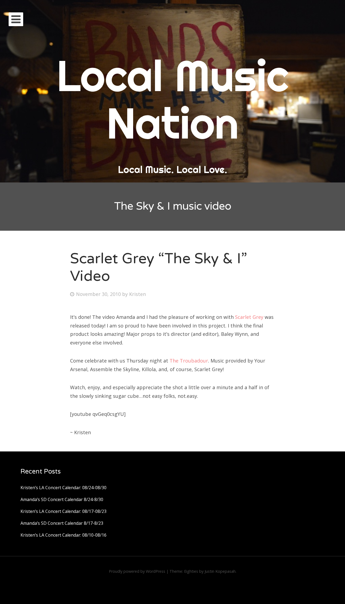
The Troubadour (189, 360)
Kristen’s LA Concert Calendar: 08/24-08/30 (63, 488)
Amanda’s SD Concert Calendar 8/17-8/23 (61, 523)
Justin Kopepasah (220, 571)
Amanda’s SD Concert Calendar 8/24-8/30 (61, 499)
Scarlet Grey (249, 317)
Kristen (137, 294)
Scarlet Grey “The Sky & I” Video (158, 267)
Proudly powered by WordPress (137, 571)
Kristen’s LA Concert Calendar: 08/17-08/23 (63, 511)
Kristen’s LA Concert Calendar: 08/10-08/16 (63, 535)
